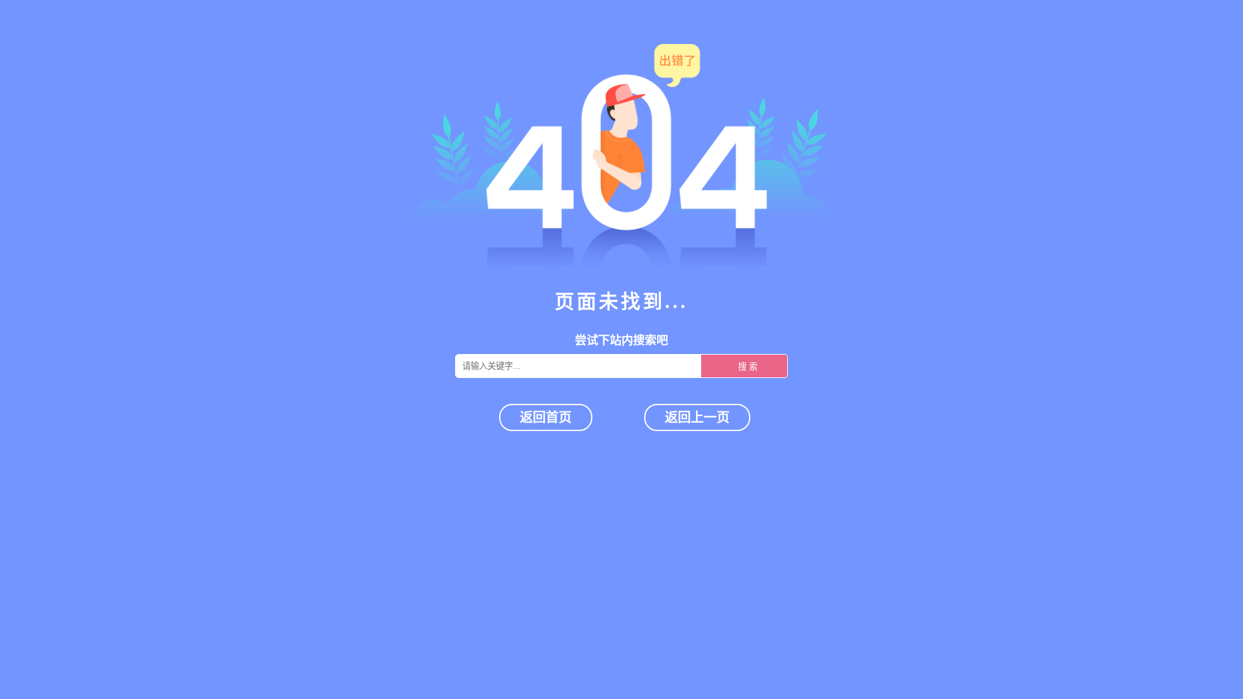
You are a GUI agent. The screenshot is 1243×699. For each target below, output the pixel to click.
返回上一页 (697, 417)
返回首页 (546, 417)
